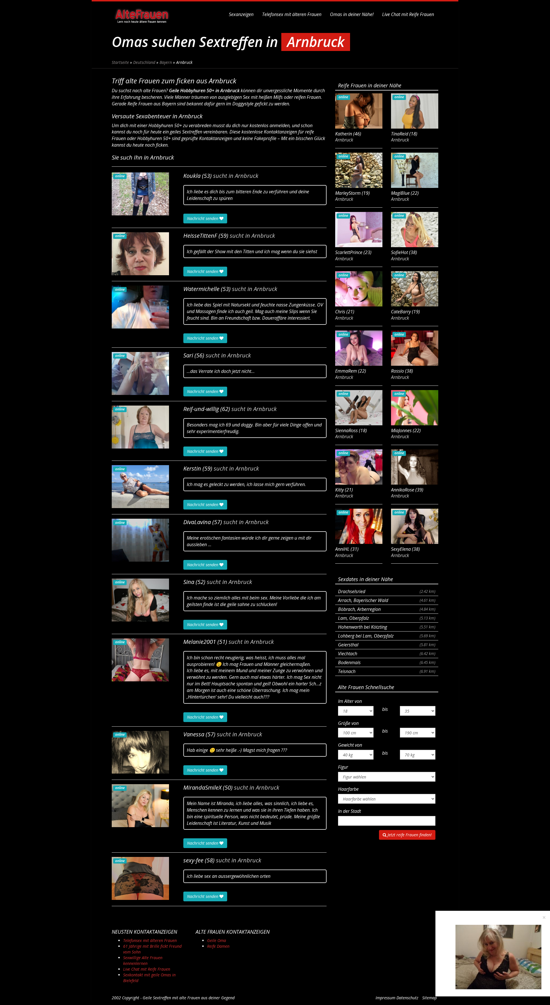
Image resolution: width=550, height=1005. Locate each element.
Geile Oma (216, 940)
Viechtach (386, 653)
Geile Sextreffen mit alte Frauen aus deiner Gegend (189, 997)
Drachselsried (386, 591)
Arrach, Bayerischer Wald (386, 600)
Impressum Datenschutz (397, 997)
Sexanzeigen (241, 14)
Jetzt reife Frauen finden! (409, 834)
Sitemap (429, 997)
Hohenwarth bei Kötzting (386, 627)
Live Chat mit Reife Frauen (408, 14)
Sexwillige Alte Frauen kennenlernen (142, 960)
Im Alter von (350, 701)
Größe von (348, 723)
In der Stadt (349, 811)
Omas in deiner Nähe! (352, 14)
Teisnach (386, 671)
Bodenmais (386, 662)
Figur (343, 767)
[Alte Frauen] (141, 14)
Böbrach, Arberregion (386, 609)
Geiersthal (386, 645)
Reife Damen (218, 946)
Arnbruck (246, 175)
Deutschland (144, 62)
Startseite (120, 62)
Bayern (166, 62)
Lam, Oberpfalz (386, 618)
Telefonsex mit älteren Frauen (291, 14)
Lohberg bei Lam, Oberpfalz (386, 636)
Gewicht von (350, 745)
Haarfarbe (348, 789)
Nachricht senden (203, 218)
